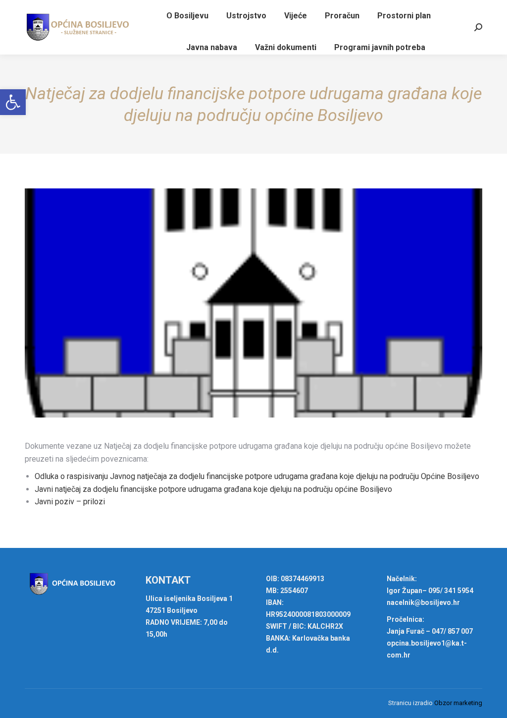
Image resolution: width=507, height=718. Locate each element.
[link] (13, 102)
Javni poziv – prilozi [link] (70, 501)
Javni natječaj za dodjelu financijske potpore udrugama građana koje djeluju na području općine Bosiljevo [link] (213, 489)
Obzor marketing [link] (458, 703)
